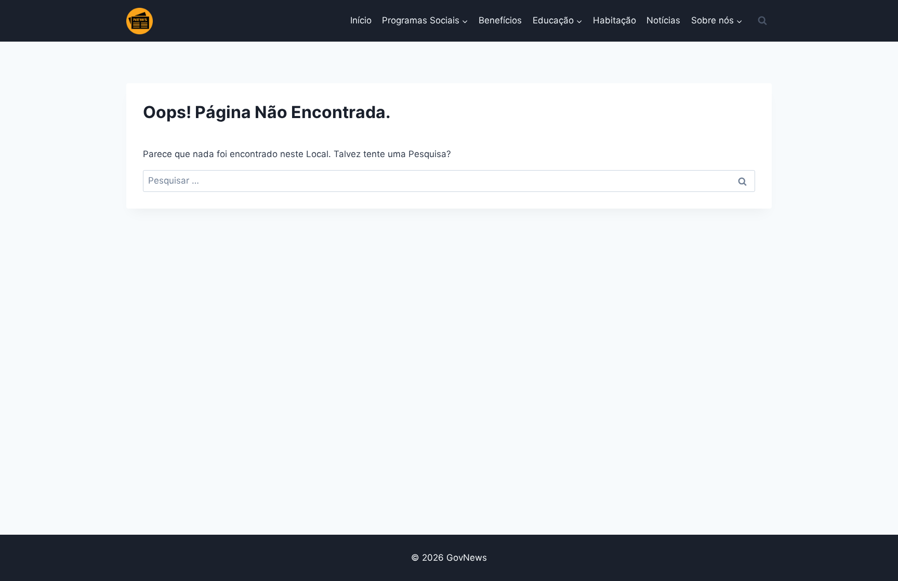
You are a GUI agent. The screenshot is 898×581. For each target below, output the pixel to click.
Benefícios (500, 20)
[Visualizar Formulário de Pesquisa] (762, 20)
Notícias (663, 20)
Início (361, 20)
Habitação (614, 20)
